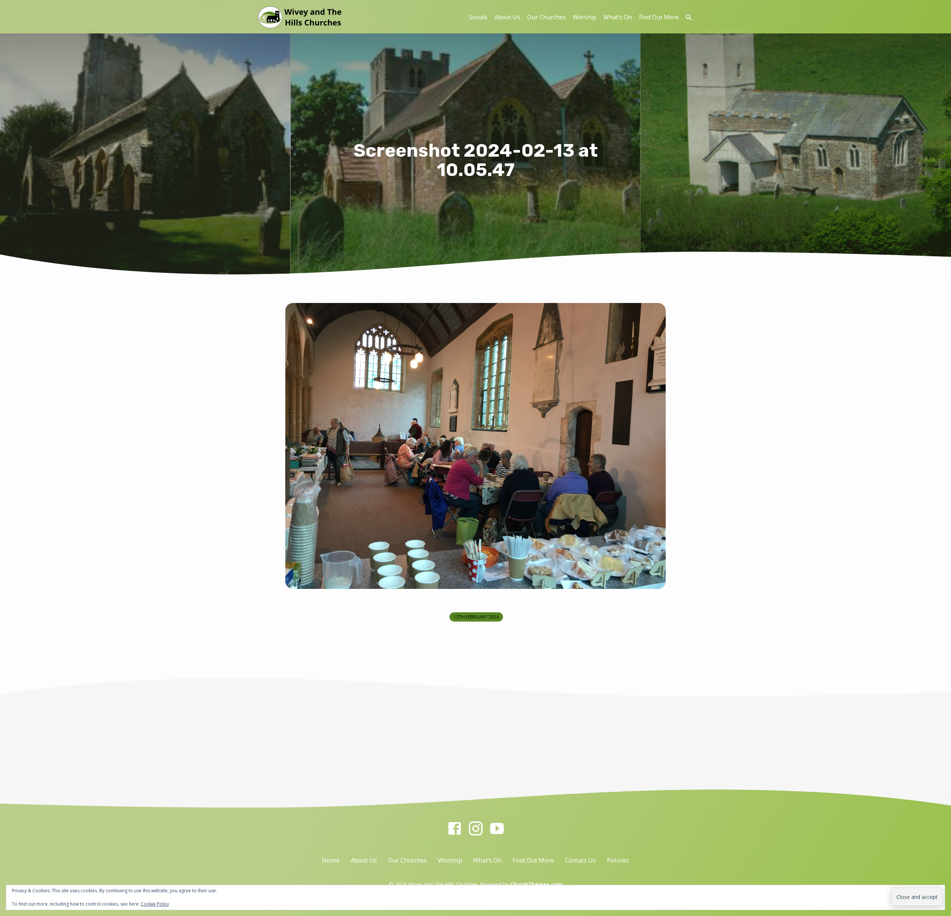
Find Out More (659, 17)
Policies (618, 860)
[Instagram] (475, 828)
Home (331, 860)
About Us (507, 17)
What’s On (617, 17)
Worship (584, 17)
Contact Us (580, 860)
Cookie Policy (155, 904)
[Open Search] (689, 17)
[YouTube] (497, 828)
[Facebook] (454, 828)
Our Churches (546, 17)
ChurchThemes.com (536, 884)
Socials (478, 17)
